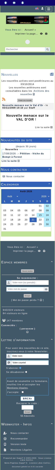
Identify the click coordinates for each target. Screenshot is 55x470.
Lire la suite (10, 161)
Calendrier (25, 184)
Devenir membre (27, 271)
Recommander (19, 438)
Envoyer (27, 296)
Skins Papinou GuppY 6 (16, 463)
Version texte (18, 444)
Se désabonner (15, 372)
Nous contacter (25, 169)
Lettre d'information (27, 340)
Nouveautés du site (25, 140)
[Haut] (5, 2)
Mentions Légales (21, 450)
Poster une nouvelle (25, 100)
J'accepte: (14, 392)
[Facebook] (27, 42)
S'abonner (12, 368)
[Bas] (22, 2)
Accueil (29, 30)
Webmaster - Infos (27, 424)
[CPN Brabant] (27, 19)
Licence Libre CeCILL (40, 463)
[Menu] (49, 9)
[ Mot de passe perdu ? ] (27, 300)
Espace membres (27, 262)
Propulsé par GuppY (13, 458)
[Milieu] (14, 2)
